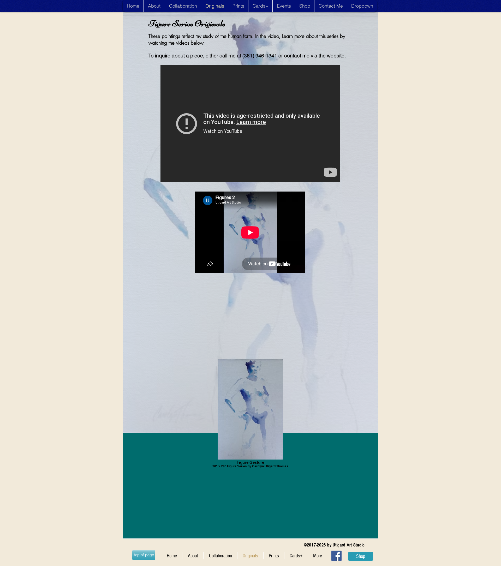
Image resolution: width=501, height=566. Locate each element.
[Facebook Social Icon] (336, 556)
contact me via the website (314, 55)
